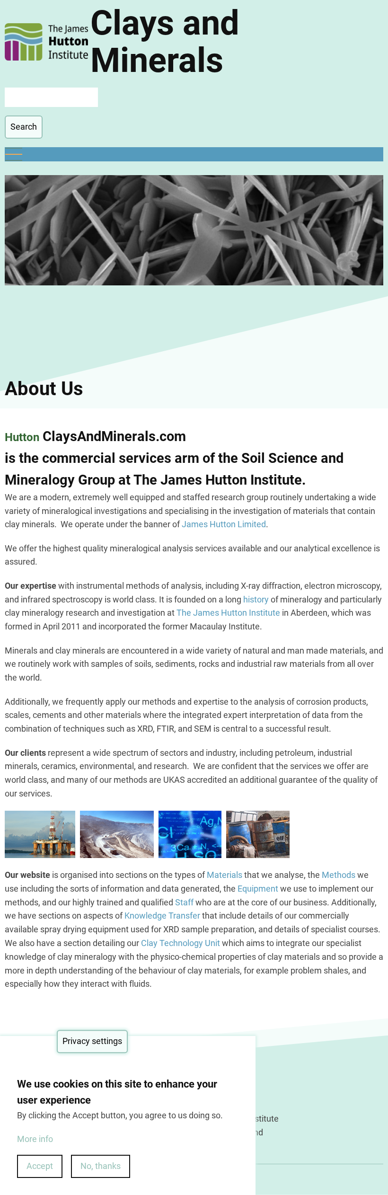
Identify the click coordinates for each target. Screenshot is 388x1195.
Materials (224, 875)
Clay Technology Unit (180, 943)
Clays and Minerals (164, 41)
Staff (185, 902)
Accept (39, 1166)
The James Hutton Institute (228, 613)
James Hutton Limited (224, 524)
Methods (338, 875)
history (256, 599)
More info (35, 1139)
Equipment (258, 889)
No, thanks (100, 1166)
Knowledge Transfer (162, 916)
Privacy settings (92, 1041)
